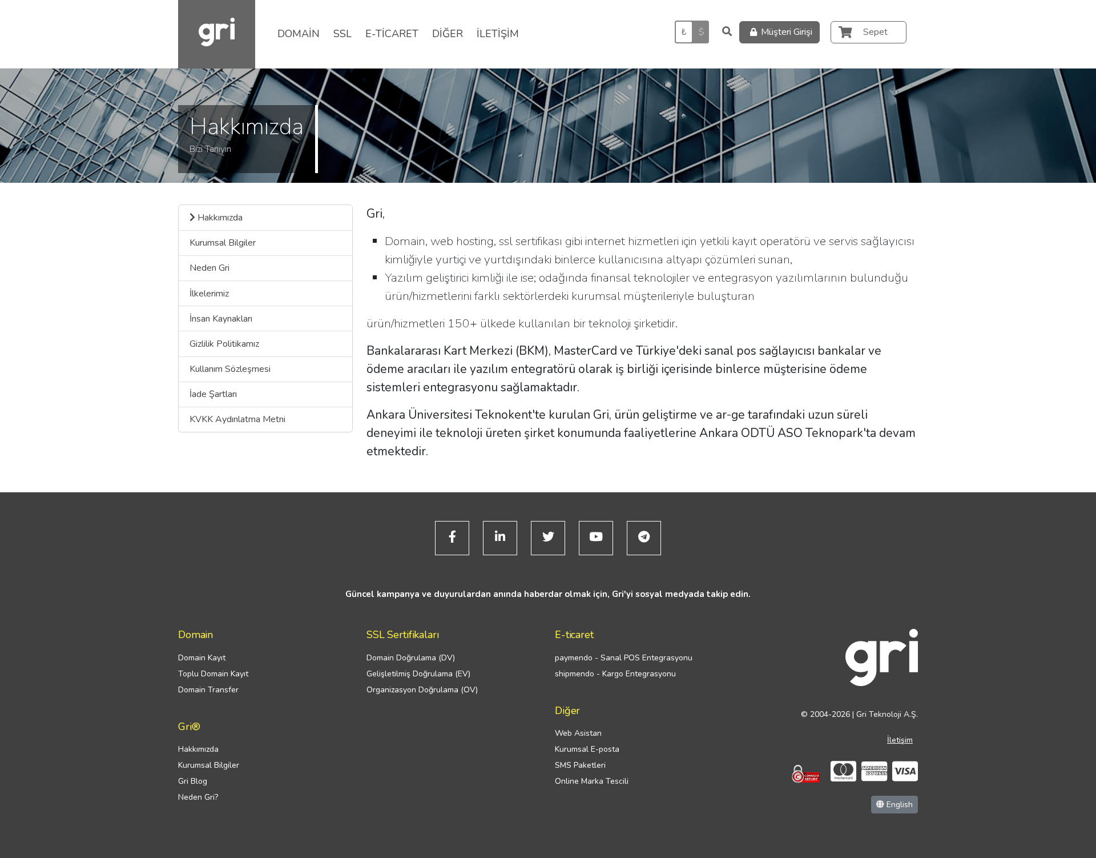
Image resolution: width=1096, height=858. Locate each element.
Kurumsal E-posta (587, 749)
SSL (342, 34)
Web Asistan (578, 733)
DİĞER (447, 34)
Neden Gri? (198, 797)
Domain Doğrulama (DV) (410, 657)
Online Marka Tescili (591, 781)
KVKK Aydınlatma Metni (237, 419)
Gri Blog (192, 781)
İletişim (900, 740)
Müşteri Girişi (786, 32)
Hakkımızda (219, 217)
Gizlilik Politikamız (224, 344)
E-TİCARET (391, 34)
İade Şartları (213, 394)
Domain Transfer (208, 689)
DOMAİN (298, 34)
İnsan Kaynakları (221, 318)
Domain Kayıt (201, 657)
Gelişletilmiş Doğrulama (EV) (418, 673)
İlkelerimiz (209, 293)
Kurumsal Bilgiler (223, 242)
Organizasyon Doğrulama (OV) (422, 689)
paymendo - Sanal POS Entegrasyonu (623, 657)
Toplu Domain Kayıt (213, 673)
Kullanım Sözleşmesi (230, 369)
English (898, 804)
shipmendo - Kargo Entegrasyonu (615, 673)
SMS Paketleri (580, 765)
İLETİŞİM (498, 34)
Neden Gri (209, 268)
